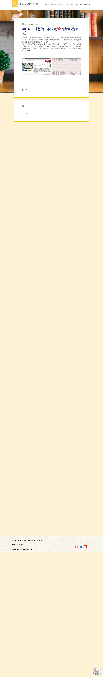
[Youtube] (85, 546)
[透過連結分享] (26, 90)
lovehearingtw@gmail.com (24, 549)
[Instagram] (76, 546)
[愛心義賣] (97, 671)
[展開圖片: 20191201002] (66, 66)
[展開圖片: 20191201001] (36, 66)
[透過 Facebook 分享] (22, 90)
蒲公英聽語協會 (28, 4)
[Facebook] (80, 546)
